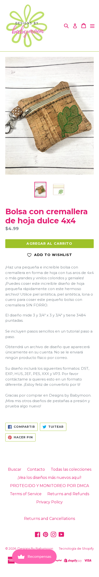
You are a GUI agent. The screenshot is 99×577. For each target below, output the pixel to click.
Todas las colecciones (71, 469)
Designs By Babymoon (35, 548)
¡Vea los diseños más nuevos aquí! (49, 477)
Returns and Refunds (68, 494)
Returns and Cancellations (49, 518)
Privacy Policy (49, 502)
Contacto (36, 469)
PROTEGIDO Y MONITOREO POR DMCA (49, 485)
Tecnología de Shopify (76, 548)
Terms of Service (26, 494)
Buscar (14, 469)
